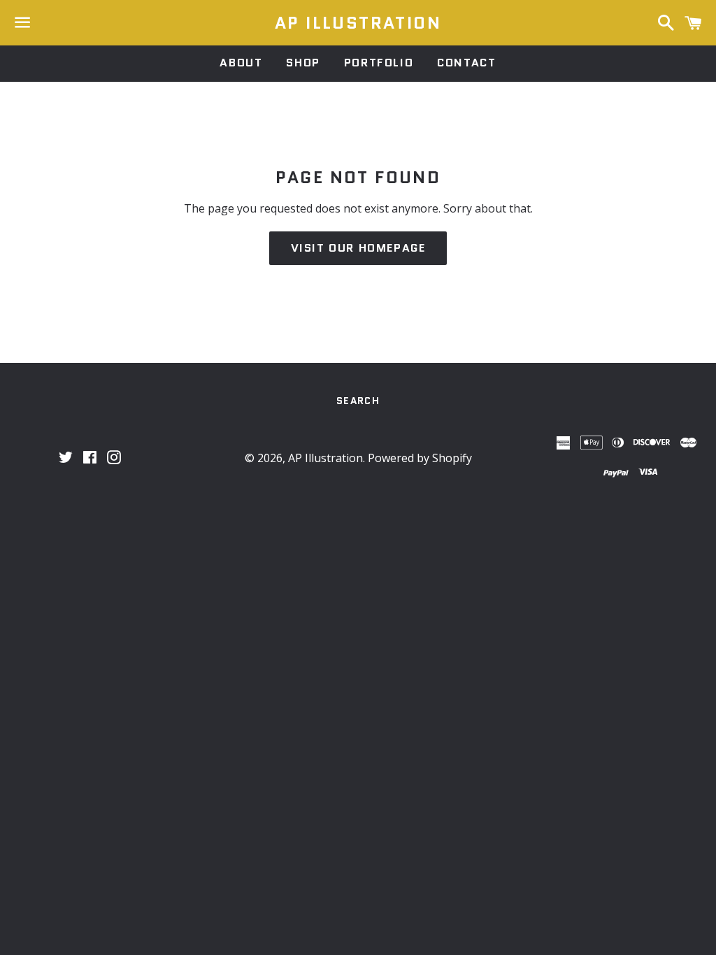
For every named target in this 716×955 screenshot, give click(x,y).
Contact (466, 63)
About (241, 63)
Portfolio (378, 63)
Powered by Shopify (420, 458)
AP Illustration (358, 23)
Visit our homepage (358, 248)
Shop (303, 63)
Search (358, 401)
